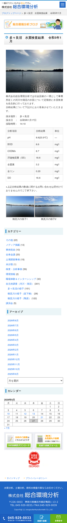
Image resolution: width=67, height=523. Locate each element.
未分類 (9, 264)
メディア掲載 (13, 244)
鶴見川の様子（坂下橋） (20, 293)
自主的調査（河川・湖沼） (20, 283)
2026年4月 (13, 339)
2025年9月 (13, 374)
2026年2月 (13, 349)
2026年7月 (13, 325)
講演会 (9, 303)
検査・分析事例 (14, 269)
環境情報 (10, 274)
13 (33, 413)
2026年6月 (13, 330)
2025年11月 (14, 364)
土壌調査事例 (13, 259)
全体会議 (10, 254)
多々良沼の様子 (16, 288)
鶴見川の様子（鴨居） (19, 298)
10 (8, 413)
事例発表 (10, 249)
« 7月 (7, 428)
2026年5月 (13, 335)
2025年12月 (14, 359)
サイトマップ (13, 478)
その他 (9, 240)
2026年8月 (13, 320)
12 (25, 413)
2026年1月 (13, 354)
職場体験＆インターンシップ (21, 278)
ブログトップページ (11, 12)
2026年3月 (13, 344)
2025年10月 (14, 369)
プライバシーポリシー (36, 478)
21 (42, 417)
